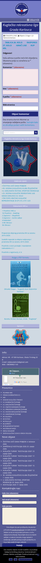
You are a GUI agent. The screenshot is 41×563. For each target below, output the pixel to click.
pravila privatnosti (18, 530)
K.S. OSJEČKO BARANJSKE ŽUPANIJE (14, 407)
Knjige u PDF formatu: (20, 257)
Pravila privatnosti (25, 559)
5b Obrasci (6, 225)
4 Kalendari (6, 220)
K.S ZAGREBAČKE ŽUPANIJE (11, 402)
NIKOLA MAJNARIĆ (9, 431)
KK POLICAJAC (7, 421)
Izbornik (34, 20)
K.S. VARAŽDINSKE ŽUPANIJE (12, 414)
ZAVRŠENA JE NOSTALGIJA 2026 (14, 446)
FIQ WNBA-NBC (8, 393)
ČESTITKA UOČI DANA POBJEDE (14, 186)
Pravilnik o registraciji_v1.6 (12, 252)
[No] (38, 555)
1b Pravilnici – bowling (10, 213)
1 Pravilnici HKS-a (8, 211)
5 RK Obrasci (7, 223)
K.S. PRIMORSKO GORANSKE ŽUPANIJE (15, 409)
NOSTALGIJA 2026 (9, 485)
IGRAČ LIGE (22, 45)
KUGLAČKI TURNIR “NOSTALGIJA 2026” (17, 451)
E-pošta (12, 97)
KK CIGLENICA (7, 417)
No (16, 559)
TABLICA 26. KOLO (13, 42)
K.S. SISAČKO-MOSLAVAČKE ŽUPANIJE (15, 412)
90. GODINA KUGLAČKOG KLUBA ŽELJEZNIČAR (20, 188)
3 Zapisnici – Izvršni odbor (12, 218)
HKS (4, 397)
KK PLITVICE (6, 419)
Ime (10, 88)
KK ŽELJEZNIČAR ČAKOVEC (11, 426)
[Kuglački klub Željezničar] (22, 15)
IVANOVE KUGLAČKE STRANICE (13, 400)
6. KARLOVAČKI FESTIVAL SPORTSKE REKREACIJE (21, 191)
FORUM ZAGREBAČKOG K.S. (11, 395)
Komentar (13, 67)
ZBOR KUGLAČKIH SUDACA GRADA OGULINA (17, 433)
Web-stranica (9, 105)
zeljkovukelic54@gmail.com (17, 362)
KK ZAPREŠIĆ (7, 424)
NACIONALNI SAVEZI (9, 429)
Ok (11, 559)
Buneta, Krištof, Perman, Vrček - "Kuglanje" (20, 319)
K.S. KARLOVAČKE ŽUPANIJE (11, 405)
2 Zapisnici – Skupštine (11, 215)
